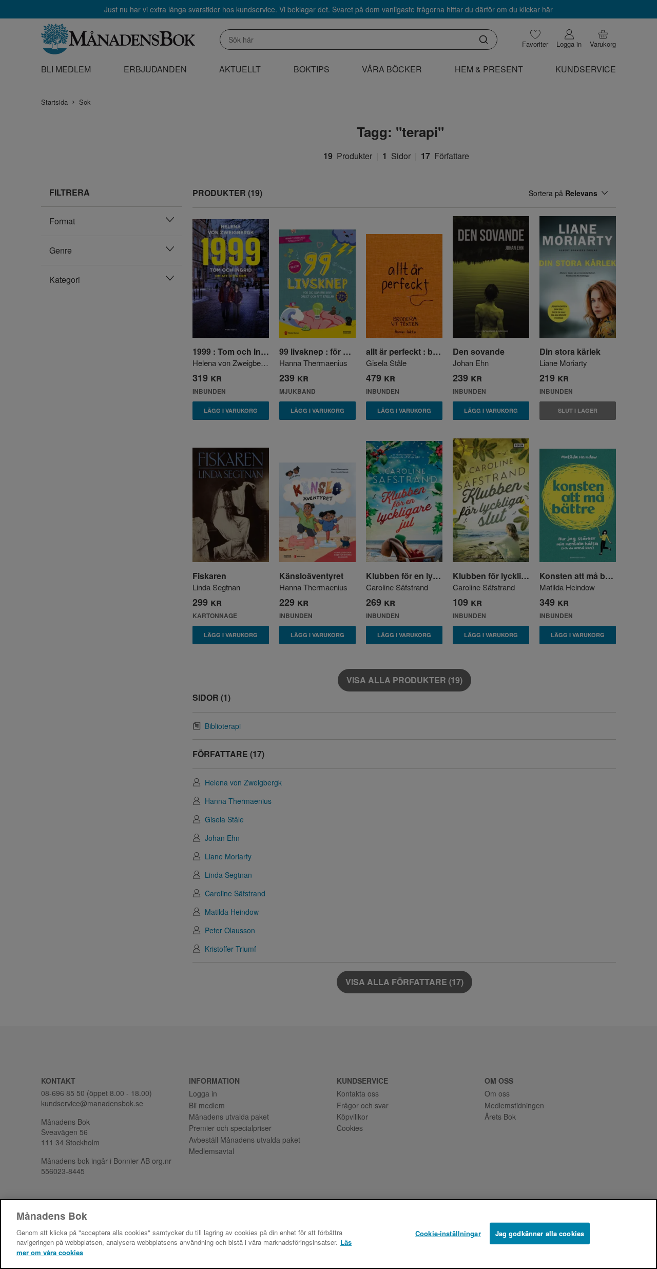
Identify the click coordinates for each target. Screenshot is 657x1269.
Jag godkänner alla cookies (539, 1233)
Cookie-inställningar (448, 1233)
